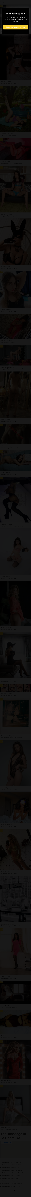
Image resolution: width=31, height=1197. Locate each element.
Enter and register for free (15, 27)
